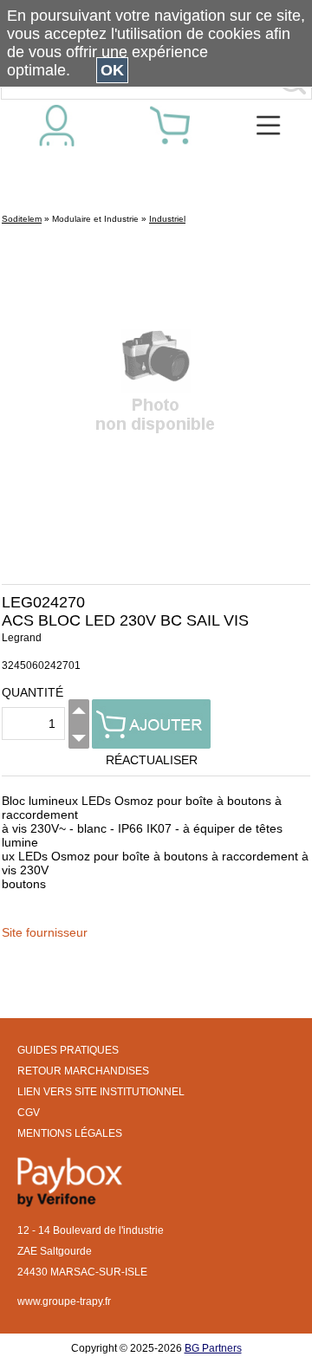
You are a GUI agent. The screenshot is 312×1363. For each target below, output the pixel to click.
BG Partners (213, 1348)
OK (112, 70)
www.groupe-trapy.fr (64, 1301)
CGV (28, 1113)
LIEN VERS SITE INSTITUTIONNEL (101, 1092)
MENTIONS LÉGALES (69, 1133)
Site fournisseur (45, 932)
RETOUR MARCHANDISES (83, 1071)
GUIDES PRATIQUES (68, 1050)
